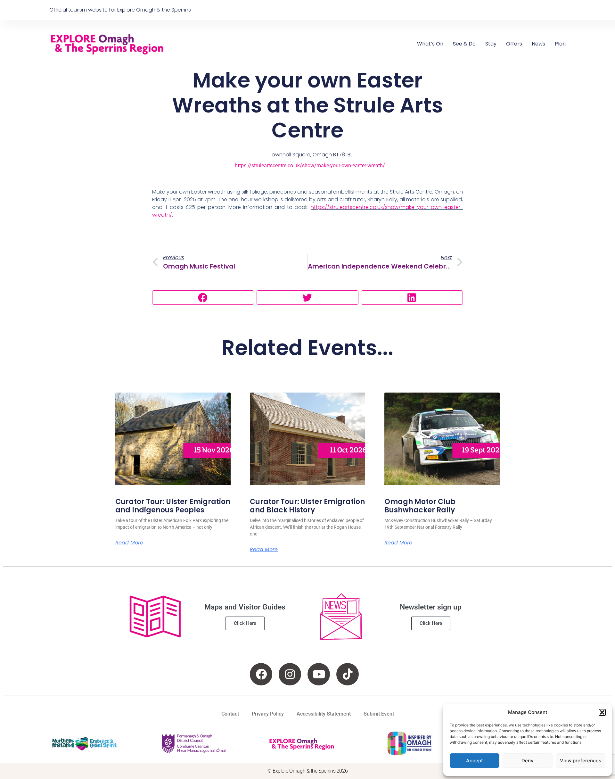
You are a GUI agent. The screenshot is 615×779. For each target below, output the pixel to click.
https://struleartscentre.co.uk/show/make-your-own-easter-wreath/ (310, 165)
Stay (490, 43)
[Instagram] (290, 674)
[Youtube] (319, 674)
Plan (560, 43)
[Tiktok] (347, 674)
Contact (230, 714)
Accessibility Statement (324, 714)
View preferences (580, 761)
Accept (474, 761)
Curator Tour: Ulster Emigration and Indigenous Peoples (172, 506)
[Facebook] (261, 674)
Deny (527, 761)
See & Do (464, 43)
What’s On (430, 43)
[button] (602, 712)
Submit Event (379, 714)
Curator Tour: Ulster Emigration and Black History (307, 506)
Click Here (245, 623)
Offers (514, 43)
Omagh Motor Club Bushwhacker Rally (419, 506)
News (538, 43)
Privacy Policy (268, 714)
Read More (129, 542)
